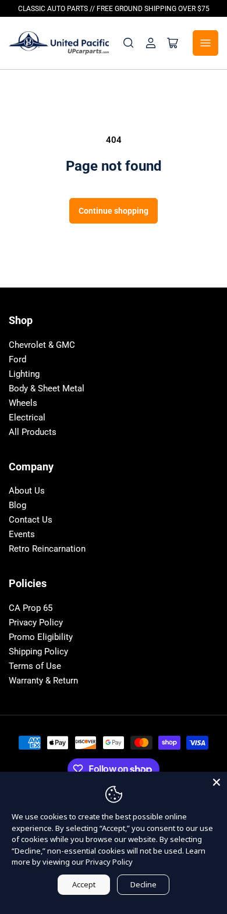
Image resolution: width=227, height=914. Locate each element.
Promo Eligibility (41, 637)
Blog (17, 505)
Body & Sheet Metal (46, 388)
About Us (27, 490)
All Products (32, 432)
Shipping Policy (38, 651)
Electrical (27, 417)
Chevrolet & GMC (42, 345)
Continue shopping (113, 210)
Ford (17, 359)
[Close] (216, 782)
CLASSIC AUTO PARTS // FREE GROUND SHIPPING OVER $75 (114, 9)
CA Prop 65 (30, 608)
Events (22, 534)
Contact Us (30, 519)
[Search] (128, 43)
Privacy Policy (36, 622)
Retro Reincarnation (47, 549)
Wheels (23, 403)
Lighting (24, 374)
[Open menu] (205, 43)
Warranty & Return (43, 680)
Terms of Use (35, 666)
